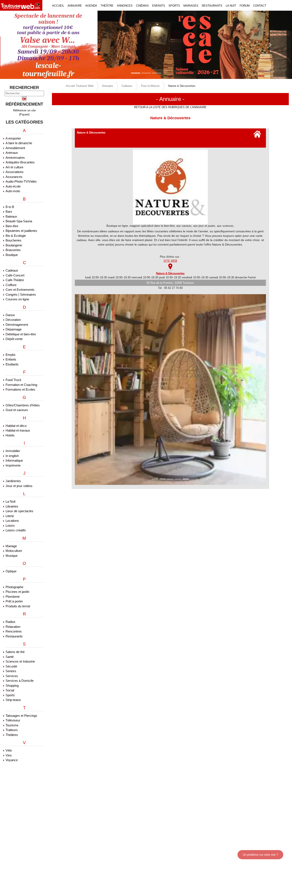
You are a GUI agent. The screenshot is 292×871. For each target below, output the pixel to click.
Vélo (9, 750)
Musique (12, 555)
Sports (10, 695)
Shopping (12, 685)
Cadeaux (12, 270)
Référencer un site (24, 110)
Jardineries (13, 481)
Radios (10, 622)
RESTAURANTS (212, 5)
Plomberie (13, 596)
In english (12, 456)
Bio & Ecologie (16, 235)
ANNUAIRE (75, 5)
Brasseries (13, 250)
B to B (10, 207)
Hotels (10, 435)
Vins (9, 755)
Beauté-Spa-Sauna (19, 221)
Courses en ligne (17, 299)
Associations (15, 172)
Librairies (12, 506)
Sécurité (11, 666)
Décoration (13, 319)
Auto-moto (13, 191)
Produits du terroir (18, 606)
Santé (10, 657)
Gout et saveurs (17, 410)
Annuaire (107, 85)
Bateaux (11, 216)
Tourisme (12, 725)
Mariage (11, 546)
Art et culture (14, 167)
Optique (11, 571)
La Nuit (10, 501)
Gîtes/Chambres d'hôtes (23, 405)
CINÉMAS (142, 5)
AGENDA (91, 5)
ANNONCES (125, 5)
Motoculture (14, 551)
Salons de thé (15, 652)
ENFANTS (158, 5)
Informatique (14, 460)
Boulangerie (14, 245)
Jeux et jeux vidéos (19, 486)
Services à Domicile (20, 680)
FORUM (245, 5)
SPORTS (174, 5)
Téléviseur (13, 720)
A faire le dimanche (19, 143)
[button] (22, 45)
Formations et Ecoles (20, 389)
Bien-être (12, 226)
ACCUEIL (58, 5)
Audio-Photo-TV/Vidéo (21, 181)
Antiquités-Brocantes (20, 162)
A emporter (13, 138)
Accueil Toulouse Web (79, 85)
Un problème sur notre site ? (260, 854)
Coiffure (11, 285)
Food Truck (13, 380)
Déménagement (17, 324)
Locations (12, 520)
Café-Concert (15, 275)
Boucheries (13, 240)
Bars (9, 211)
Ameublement (15, 148)
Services (12, 676)
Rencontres (14, 631)
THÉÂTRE (107, 5)
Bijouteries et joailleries (21, 231)
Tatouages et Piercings (21, 715)
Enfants (11, 359)
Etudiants (12, 364)
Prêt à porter (14, 601)
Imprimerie (13, 465)
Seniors (11, 671)
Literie (10, 516)
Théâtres (12, 735)
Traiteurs (12, 730)
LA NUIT (231, 5)
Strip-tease (13, 700)
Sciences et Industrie (20, 661)
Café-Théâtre (15, 280)
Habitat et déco (16, 426)
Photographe (14, 587)
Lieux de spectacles (19, 511)
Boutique (12, 255)
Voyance (12, 760)
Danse (10, 315)
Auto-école (13, 186)
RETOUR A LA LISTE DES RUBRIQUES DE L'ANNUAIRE (170, 107)
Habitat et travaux (18, 430)
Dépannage (14, 329)
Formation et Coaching (21, 385)
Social (10, 690)
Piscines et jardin (17, 591)
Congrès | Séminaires (21, 294)
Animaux (12, 152)
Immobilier (13, 451)
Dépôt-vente (14, 339)
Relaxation (13, 626)
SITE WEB (170, 260)
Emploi (10, 354)
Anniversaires (15, 157)
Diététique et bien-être (21, 334)
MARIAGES (190, 5)
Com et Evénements (20, 289)
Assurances (14, 177)
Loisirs (10, 525)
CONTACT (259, 5)
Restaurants (14, 636)
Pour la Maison (150, 85)
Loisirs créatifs (16, 530)
